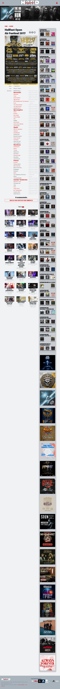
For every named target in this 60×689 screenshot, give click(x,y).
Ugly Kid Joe (16, 99)
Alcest (15, 148)
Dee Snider (16, 115)
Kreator (15, 113)
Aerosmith (17, 92)
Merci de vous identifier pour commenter (21, 200)
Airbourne (16, 94)
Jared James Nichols (18, 124)
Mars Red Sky (17, 166)
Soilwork (16, 131)
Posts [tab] (21, 207)
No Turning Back (18, 190)
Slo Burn (16, 162)
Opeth (16, 127)
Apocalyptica (18, 110)
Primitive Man (17, 155)
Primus (16, 160)
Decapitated (17, 133)
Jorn (15, 119)
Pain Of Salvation (18, 129)
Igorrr (15, 173)
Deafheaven (17, 146)
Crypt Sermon (17, 138)
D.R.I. (15, 187)
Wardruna (17, 145)
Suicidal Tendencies (20, 179)
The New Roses (17, 106)
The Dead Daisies (18, 105)
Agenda (11, 26)
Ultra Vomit (16, 122)
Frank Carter (17, 188)
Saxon (15, 112)
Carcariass (16, 140)
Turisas (15, 150)
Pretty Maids (17, 117)
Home (6, 26)
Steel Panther (17, 98)
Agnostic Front (17, 181)
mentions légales (20, 684)
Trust (15, 96)
